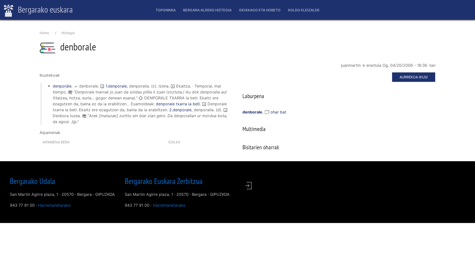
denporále (62, 86)
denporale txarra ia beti (178, 103)
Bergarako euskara (44, 9)
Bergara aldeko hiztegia (207, 10)
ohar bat (278, 112)
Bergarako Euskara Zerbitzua (164, 181)
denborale (252, 112)
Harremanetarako (54, 205)
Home (44, 33)
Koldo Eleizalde (304, 10)
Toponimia (166, 10)
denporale (117, 86)
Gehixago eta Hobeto (260, 10)
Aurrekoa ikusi (414, 77)
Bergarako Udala (32, 181)
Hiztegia (68, 33)
